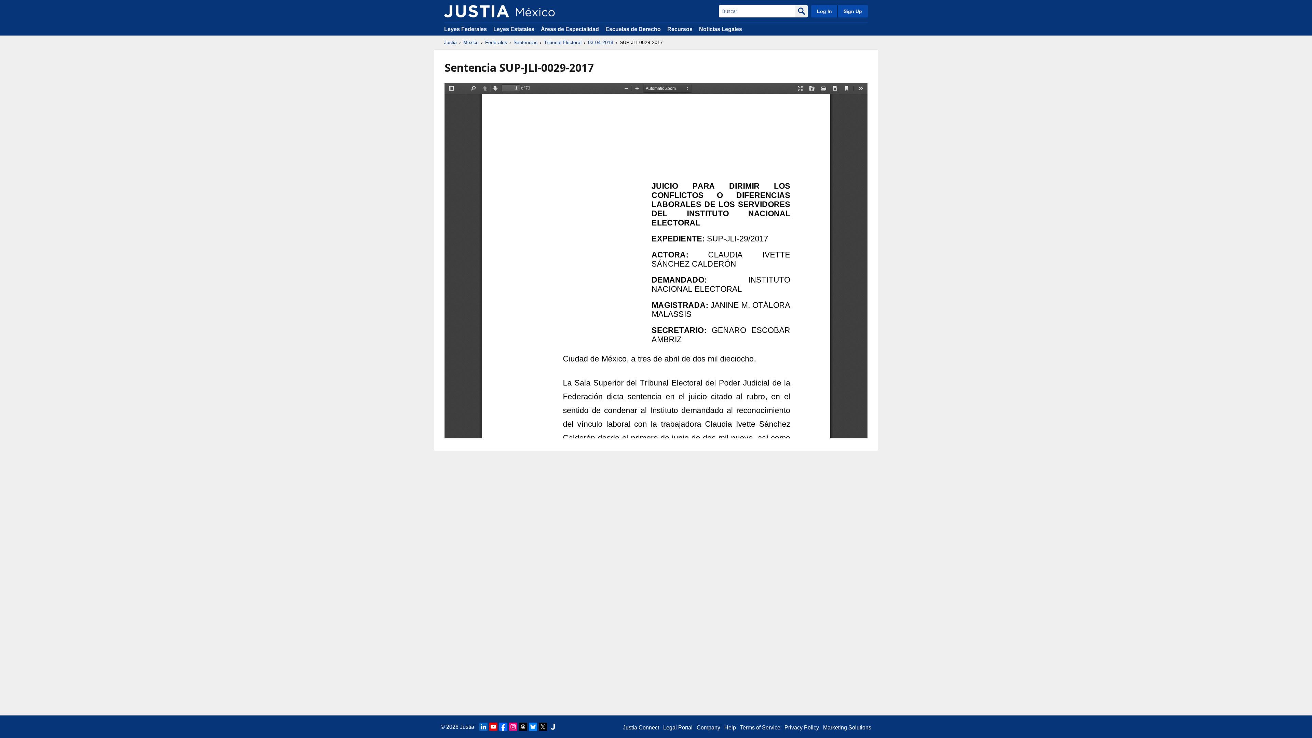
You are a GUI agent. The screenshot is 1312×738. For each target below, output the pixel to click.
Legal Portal (678, 727)
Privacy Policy (801, 727)
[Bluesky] (533, 727)
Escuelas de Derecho (633, 29)
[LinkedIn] (483, 727)
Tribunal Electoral (563, 42)
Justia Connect (641, 727)
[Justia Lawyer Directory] (553, 727)
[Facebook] (503, 727)
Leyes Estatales (513, 29)
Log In (824, 11)
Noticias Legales (720, 29)
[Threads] (523, 727)
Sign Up (853, 11)
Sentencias (525, 42)
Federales (496, 42)
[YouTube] (493, 727)
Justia (450, 42)
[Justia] (476, 11)
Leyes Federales (465, 29)
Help (730, 727)
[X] (543, 727)
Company (708, 727)
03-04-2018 (600, 42)
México (471, 42)
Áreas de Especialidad (570, 29)
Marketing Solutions (847, 727)
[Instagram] (513, 727)
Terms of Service (760, 727)
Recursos (680, 29)
